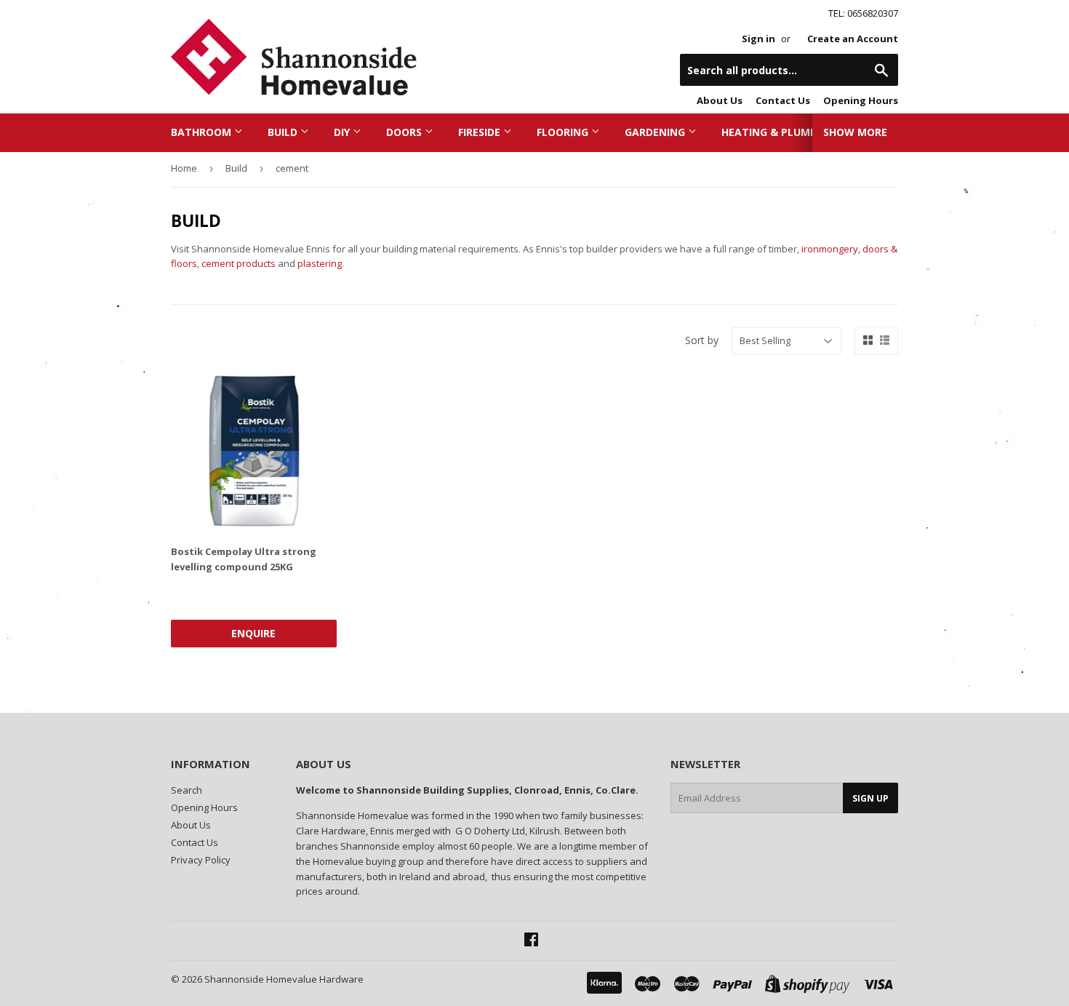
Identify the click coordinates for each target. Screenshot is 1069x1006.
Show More (855, 132)
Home (184, 168)
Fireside (480, 132)
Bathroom (202, 132)
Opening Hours (860, 100)
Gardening (656, 132)
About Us (719, 100)
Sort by (701, 340)
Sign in (758, 38)
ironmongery (829, 248)
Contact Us (783, 100)
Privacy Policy (201, 859)
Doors (405, 132)
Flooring (564, 132)
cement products (238, 263)
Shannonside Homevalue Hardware (284, 979)
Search (186, 790)
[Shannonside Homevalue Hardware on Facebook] (531, 941)
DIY (343, 132)
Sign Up (870, 798)
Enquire (253, 633)
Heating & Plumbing (779, 132)
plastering (319, 263)
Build (284, 132)
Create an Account (852, 38)
